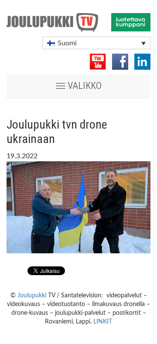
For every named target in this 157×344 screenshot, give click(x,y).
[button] (96, 43)
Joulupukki (31, 296)
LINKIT (102, 322)
